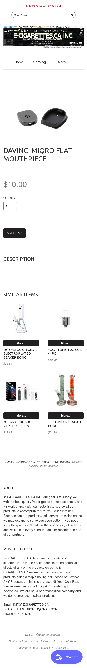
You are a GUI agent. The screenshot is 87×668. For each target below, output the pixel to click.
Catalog (40, 62)
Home (19, 62)
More (62, 62)
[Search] (72, 14)
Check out (54, 5)
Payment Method (65, 641)
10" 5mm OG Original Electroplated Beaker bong (20, 353)
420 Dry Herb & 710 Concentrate (50, 461)
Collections (21, 461)
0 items (35, 5)
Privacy (46, 641)
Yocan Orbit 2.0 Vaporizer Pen (16, 424)
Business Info (18, 641)
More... (21, 343)
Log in (29, 634)
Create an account (48, 634)
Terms (34, 641)
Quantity (9, 197)
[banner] (43, 37)
